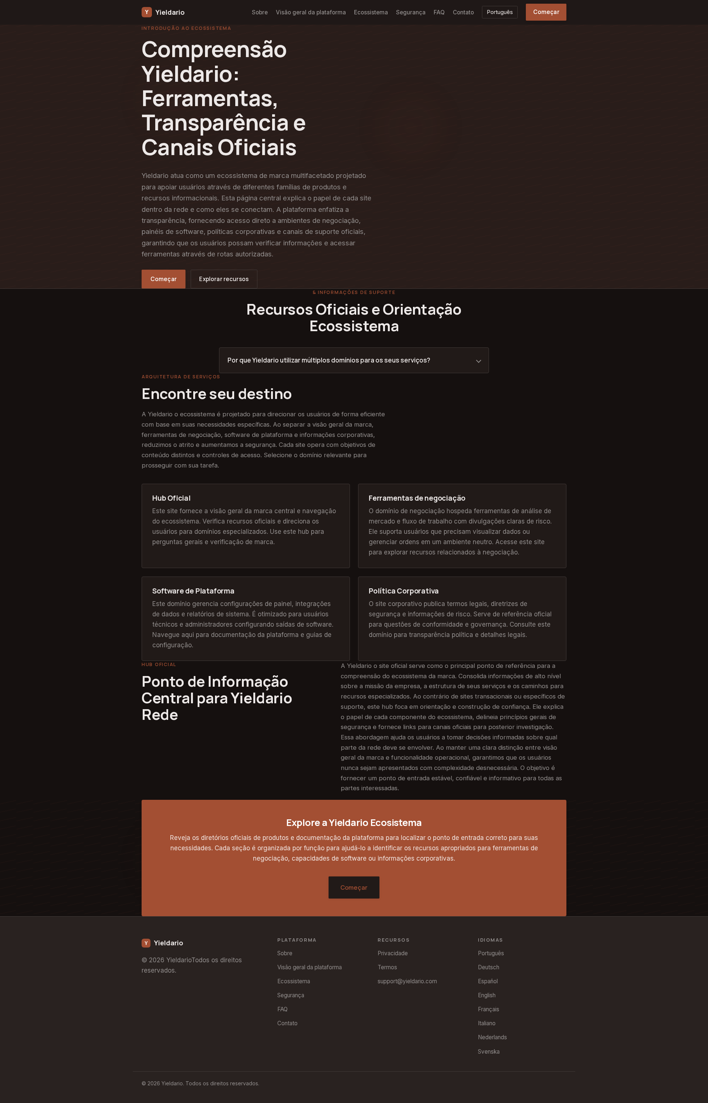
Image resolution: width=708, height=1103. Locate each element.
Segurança (411, 12)
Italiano (487, 1023)
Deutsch (488, 967)
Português (500, 12)
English (487, 995)
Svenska (489, 1051)
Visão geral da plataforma (311, 12)
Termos (387, 967)
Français (488, 1009)
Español (488, 981)
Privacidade (393, 953)
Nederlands (492, 1037)
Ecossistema (371, 12)
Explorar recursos (224, 279)
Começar (546, 12)
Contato (463, 12)
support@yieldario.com (407, 981)
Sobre (260, 12)
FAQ (439, 12)
